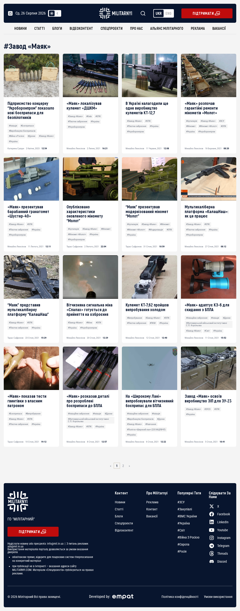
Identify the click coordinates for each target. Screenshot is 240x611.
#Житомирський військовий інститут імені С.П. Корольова (206, 324)
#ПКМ (153, 323)
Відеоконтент (81, 28)
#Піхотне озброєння (77, 121)
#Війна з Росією (16, 136)
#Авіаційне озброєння (196, 318)
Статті (39, 28)
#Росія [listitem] (182, 551)
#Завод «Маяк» (46, 136)
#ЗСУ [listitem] (181, 502)
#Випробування (134, 318)
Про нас (136, 28)
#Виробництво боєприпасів (22, 131)
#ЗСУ (221, 121)
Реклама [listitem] (152, 502)
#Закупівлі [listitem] (184, 509)
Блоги (57, 28)
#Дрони (31, 136)
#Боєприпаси (27, 125)
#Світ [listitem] (181, 530)
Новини (20, 28)
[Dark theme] (57, 13)
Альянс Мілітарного (166, 28)
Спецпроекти (112, 28)
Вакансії (219, 28)
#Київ (89, 116)
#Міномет (190, 126)
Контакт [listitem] (152, 509)
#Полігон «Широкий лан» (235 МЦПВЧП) (146, 429)
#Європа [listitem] (183, 544)
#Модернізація (156, 229)
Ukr (159, 13)
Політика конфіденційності (179, 596)
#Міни (89, 322)
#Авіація (13, 125)
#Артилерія (191, 121)
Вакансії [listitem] (152, 516)
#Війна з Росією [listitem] (188, 537)
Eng (168, 13)
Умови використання (218, 596)
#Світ (207, 330)
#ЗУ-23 (207, 409)
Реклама (198, 28)
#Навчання (150, 424)
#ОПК (98, 116)
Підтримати (203, 13)
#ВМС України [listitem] (187, 516)
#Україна (13, 141)
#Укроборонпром (76, 127)
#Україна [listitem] (183, 523)
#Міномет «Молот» (208, 126)
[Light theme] (52, 13)
